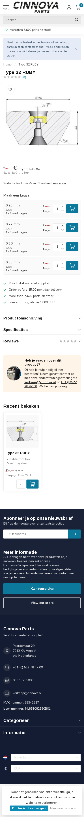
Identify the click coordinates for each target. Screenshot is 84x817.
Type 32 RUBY (28, 65)
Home (7, 65)
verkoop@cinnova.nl (40, 382)
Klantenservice (42, 588)
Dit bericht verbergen (29, 808)
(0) (24, 77)
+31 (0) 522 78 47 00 (28, 667)
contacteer (31, 47)
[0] (78, 7)
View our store (42, 603)
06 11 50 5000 (23, 680)
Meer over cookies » (62, 808)
